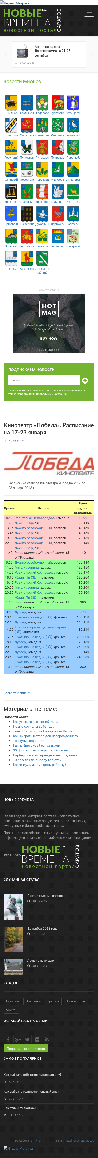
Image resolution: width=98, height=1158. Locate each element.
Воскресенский (73, 224)
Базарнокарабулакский (73, 246)
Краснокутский (27, 202)
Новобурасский (42, 179)
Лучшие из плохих (40, 960)
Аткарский (11, 268)
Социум (11, 1009)
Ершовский (11, 224)
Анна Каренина (27, 567)
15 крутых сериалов (28, 740)
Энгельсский (11, 113)
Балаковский (57, 246)
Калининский (57, 202)
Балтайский (27, 246)
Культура (53, 1001)
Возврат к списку (17, 693)
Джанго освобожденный (33, 527)
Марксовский (57, 179)
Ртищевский (57, 135)
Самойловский (42, 135)
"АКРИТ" (38, 1140)
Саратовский (27, 135)
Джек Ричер (24, 522)
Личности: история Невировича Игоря (42, 731)
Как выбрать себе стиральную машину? (32, 1075)
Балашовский (42, 246)
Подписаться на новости (26, 1048)
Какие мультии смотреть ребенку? (39, 764)
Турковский (57, 113)
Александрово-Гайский (42, 270)
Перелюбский (73, 157)
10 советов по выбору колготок (37, 759)
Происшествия (75, 1001)
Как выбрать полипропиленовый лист (31, 1091)
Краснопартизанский (11, 202)
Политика (12, 1001)
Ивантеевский (73, 202)
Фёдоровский (42, 113)
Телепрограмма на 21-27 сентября (52, 53)
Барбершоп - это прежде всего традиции (45, 754)
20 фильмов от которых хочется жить (42, 750)
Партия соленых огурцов (45, 896)
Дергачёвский (57, 224)
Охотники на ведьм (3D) (33, 616)
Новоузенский (27, 179)
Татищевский (73, 113)
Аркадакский (27, 268)
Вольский (11, 246)
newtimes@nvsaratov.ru (79, 1140)
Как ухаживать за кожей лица (35, 721)
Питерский (42, 157)
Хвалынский (27, 113)
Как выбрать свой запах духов (36, 745)
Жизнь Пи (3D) (26, 577)
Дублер (20, 611)
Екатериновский (27, 224)
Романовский (73, 135)
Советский (11, 135)
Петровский (57, 157)
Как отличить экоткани (20, 1108)
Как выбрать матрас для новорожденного (45, 735)
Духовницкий (42, 224)
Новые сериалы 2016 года (33, 726)
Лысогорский (73, 179)
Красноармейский (42, 202)
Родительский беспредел (34, 517)
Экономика (33, 1001)
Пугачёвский (27, 157)
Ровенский (11, 157)
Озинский (11, 179)
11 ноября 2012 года (42, 928)
